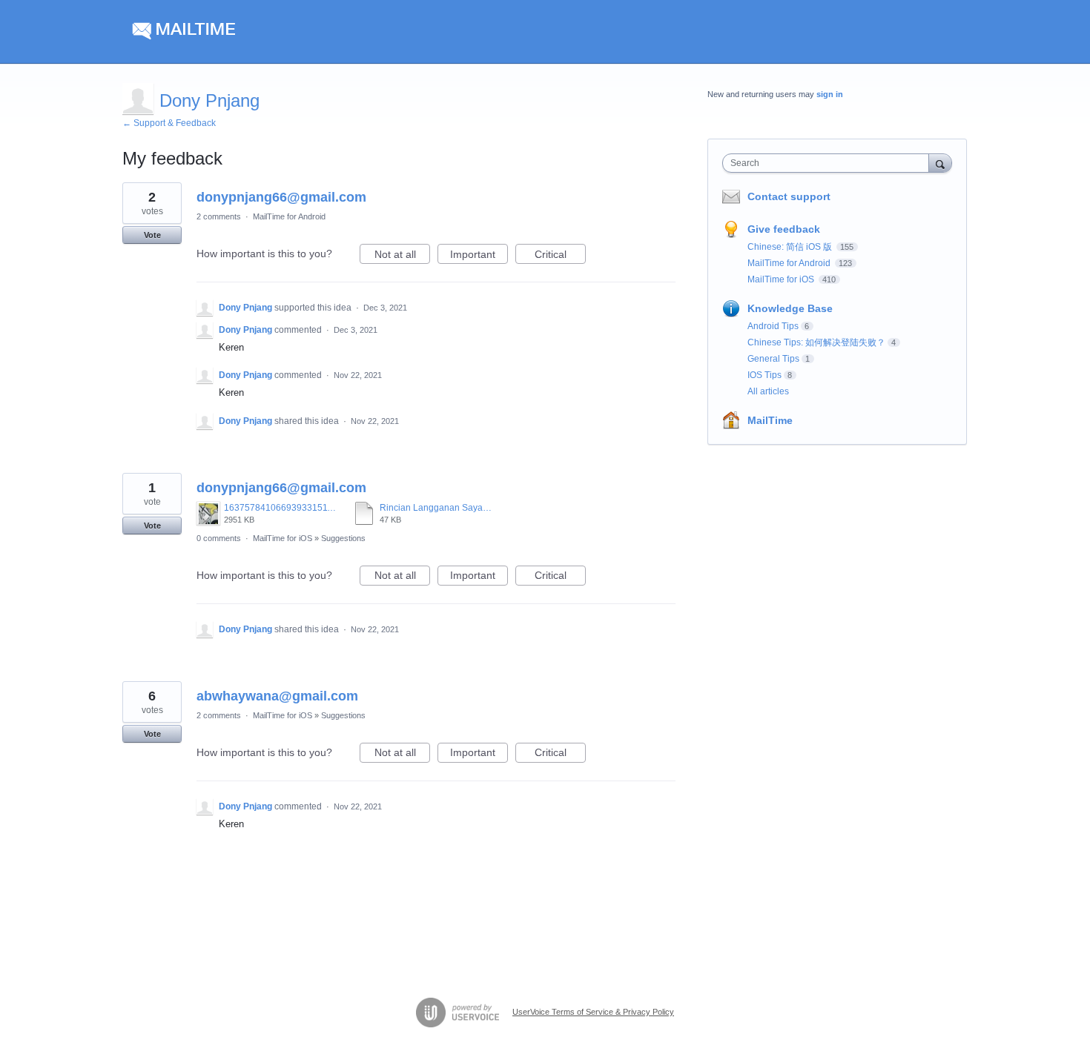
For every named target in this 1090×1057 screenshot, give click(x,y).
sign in (829, 94)
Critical (560, 256)
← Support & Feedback (169, 123)
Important (479, 256)
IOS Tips (764, 375)
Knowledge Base (790, 308)
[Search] (940, 162)
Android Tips (773, 326)
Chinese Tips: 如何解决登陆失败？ (816, 342)
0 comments (218, 538)
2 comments (218, 216)
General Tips (773, 359)
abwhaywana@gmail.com (277, 696)
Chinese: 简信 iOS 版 (790, 247)
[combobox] (829, 163)
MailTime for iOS (282, 538)
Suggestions (343, 538)
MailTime (770, 420)
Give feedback (783, 229)
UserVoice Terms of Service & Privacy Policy (593, 1011)
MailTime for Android (289, 216)
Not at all (402, 256)
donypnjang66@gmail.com (281, 197)
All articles (768, 391)
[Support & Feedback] (262, 32)
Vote (152, 235)
